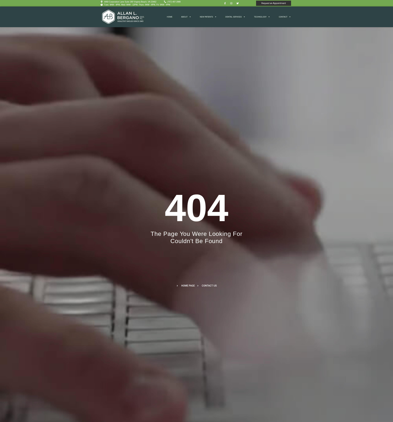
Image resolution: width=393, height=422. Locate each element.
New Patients (206, 17)
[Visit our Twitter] (237, 3)
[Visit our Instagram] (231, 3)
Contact (283, 17)
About (184, 17)
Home (169, 17)
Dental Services (233, 17)
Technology (260, 17)
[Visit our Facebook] (225, 3)
